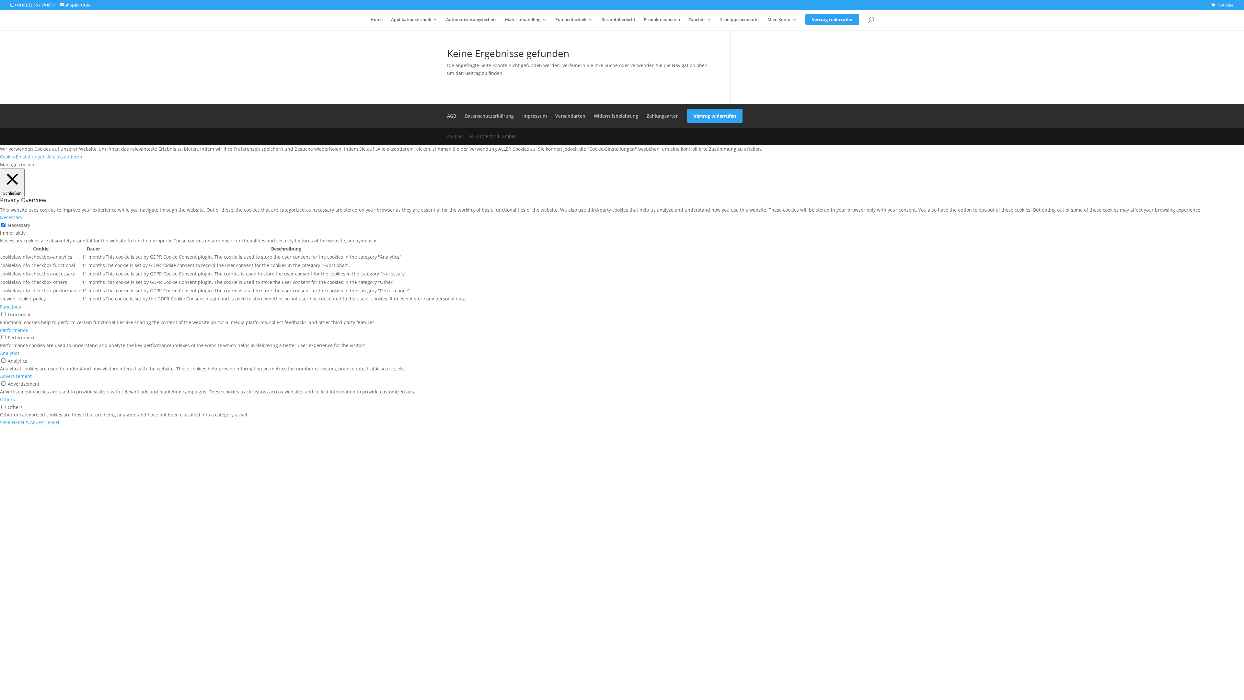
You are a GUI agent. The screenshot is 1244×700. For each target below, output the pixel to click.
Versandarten (570, 116)
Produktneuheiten (662, 19)
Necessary (19, 225)
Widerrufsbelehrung (616, 116)
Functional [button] (11, 307)
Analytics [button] (9, 353)
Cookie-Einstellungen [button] (23, 157)
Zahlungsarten (663, 116)
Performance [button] (14, 330)
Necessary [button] (11, 217)
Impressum (534, 116)
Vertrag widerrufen (832, 19)
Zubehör (696, 19)
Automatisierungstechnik (471, 19)
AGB (451, 116)
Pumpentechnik (570, 19)
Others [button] (7, 399)
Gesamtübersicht (618, 19)
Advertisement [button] (16, 376)
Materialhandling (522, 19)
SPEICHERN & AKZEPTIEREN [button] (29, 422)
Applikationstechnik (411, 19)
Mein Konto (778, 19)
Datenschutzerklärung (489, 116)
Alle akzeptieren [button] (64, 157)
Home (377, 19)
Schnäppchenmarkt (739, 19)
